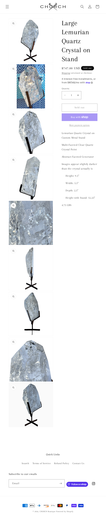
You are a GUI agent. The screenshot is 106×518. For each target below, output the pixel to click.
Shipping (66, 73)
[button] (7, 6)
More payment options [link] (79, 125)
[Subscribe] (60, 483)
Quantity (66, 88)
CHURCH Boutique (47, 511)
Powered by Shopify (64, 511)
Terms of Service (42, 463)
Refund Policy (61, 463)
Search (25, 463)
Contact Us (78, 463)
